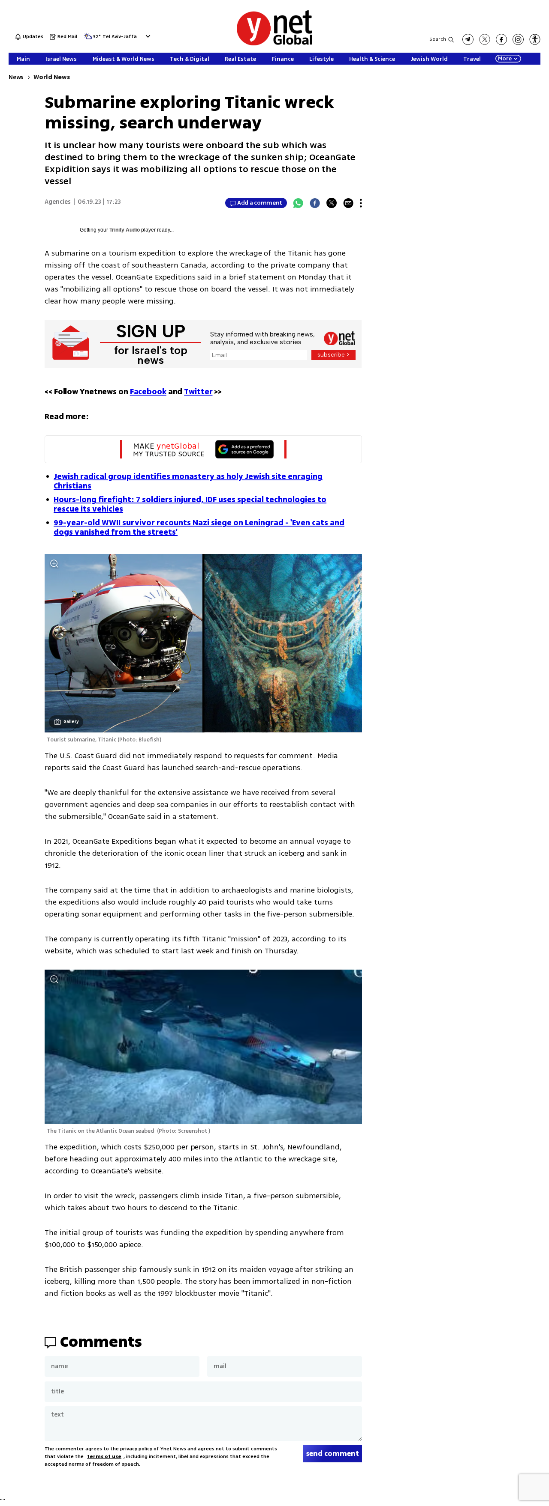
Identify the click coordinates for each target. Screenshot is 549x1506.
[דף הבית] (274, 44)
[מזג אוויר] (88, 38)
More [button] (505, 59)
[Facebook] (315, 203)
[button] (147, 36)
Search (437, 39)
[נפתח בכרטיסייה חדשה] (468, 39)
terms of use (104, 1456)
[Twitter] (331, 203)
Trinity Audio (124, 230)
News (16, 77)
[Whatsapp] (298, 203)
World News (51, 77)
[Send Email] (348, 203)
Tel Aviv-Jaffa (120, 37)
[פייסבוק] (501, 39)
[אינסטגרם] (518, 39)
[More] (361, 203)
